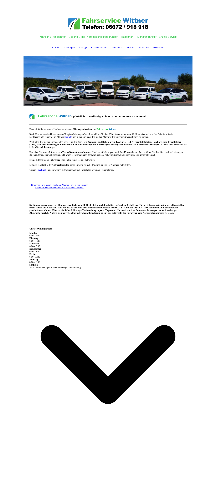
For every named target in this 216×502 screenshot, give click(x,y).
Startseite (56, 47)
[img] (108, 14)
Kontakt (130, 47)
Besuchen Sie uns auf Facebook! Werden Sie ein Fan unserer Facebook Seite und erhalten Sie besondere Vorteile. (59, 186)
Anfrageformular (60, 165)
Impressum (143, 47)
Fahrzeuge (117, 47)
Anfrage (83, 47)
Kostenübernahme (99, 47)
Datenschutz (158, 47)
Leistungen (69, 47)
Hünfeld (68, 137)
